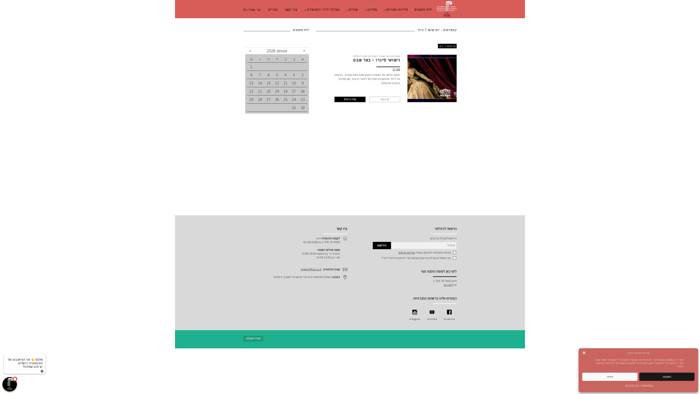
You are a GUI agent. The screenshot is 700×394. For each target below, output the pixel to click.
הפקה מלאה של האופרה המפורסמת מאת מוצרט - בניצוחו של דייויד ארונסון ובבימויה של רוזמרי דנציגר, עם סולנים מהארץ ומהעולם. (367, 79)
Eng (252, 10)
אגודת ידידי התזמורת (323, 9)
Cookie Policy (647, 385)
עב (259, 10)
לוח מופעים (422, 9)
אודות (353, 9)
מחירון (372, 9)
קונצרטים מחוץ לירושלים (365, 56)
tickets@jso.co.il (311, 269)
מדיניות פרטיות (632, 385)
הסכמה (667, 376)
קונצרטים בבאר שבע (390, 56)
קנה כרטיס (350, 99)
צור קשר (291, 9)
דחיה (610, 376)
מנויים (273, 9)
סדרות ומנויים (397, 9)
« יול (304, 51)
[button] (584, 353)
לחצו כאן (449, 285)
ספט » (249, 51)
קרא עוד (384, 99)
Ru (245, 10)
